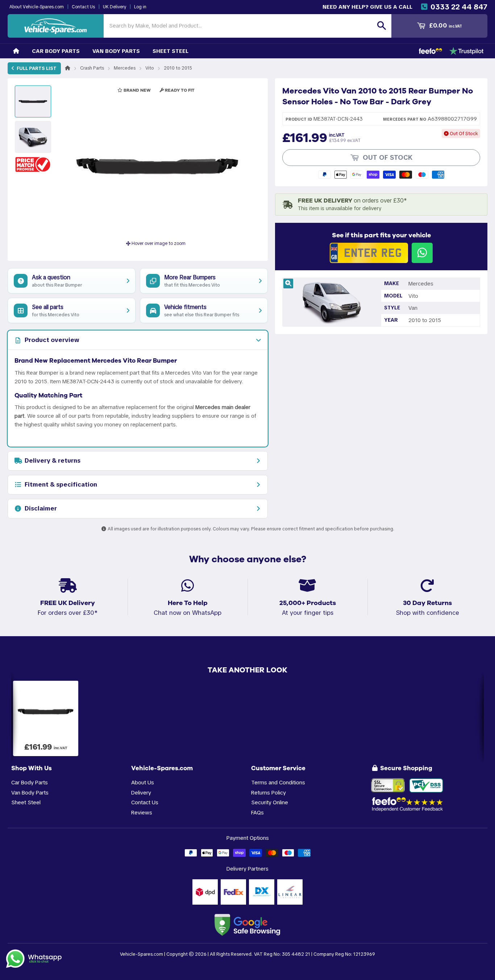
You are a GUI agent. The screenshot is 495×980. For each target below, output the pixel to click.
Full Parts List (36, 68)
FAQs (257, 812)
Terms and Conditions (278, 782)
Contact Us (83, 6)
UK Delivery (114, 6)
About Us (142, 782)
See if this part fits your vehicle (381, 235)
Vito (149, 68)
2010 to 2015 (178, 68)
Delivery (141, 792)
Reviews (141, 812)
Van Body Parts (116, 51)
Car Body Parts (56, 51)
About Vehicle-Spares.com (36, 6)
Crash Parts (92, 68)
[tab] (137, 340)
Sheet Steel (170, 51)
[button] (33, 164)
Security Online (269, 802)
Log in (140, 6)
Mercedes (125, 68)
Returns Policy (268, 792)
